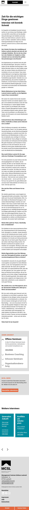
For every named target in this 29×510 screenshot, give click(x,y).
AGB (3, 499)
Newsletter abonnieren (10, 390)
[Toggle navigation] (25, 2)
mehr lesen (5, 433)
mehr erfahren (9, 349)
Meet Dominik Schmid (5, 14)
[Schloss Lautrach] (3, 2)
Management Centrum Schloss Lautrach (8, 13)
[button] (3, 449)
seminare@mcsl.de (7, 483)
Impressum (5, 497)
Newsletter (5, 490)
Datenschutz (5, 502)
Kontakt (15, 2)
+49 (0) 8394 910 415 (8, 481)
